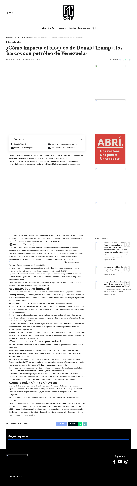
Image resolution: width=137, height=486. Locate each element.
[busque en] (115, 13)
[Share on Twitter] (123, 59)
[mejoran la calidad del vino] (98, 270)
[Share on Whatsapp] (126, 59)
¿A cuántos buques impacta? (23, 148)
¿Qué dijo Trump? (19, 144)
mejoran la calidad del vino (116, 267)
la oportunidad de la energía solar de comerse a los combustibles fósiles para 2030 (117, 284)
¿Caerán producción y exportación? (63, 144)
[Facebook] (7, 12)
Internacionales (13, 42)
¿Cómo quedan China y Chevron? (62, 148)
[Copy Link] (129, 59)
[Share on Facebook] (120, 59)
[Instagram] (12, 12)
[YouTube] (9, 12)
